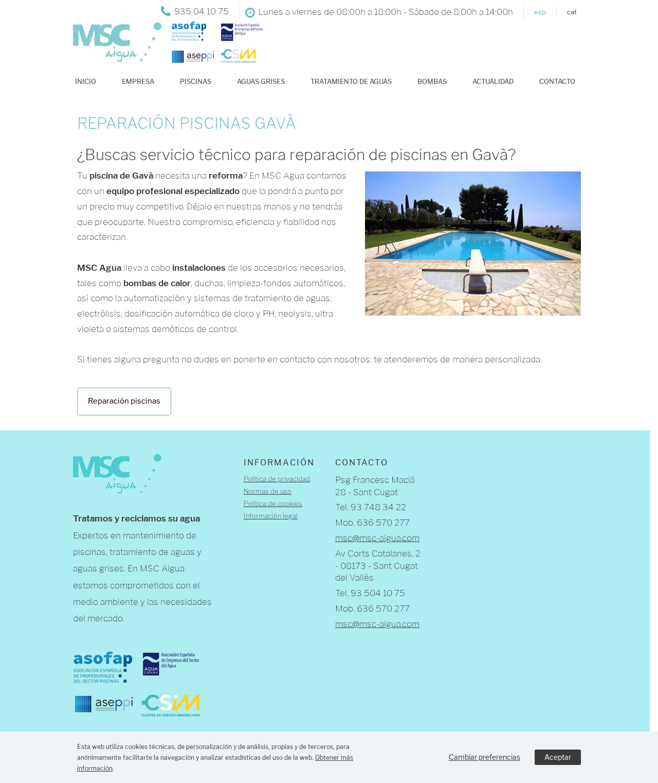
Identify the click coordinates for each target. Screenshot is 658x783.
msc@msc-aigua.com (377, 538)
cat (572, 12)
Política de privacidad (277, 479)
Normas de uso (267, 491)
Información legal (271, 516)
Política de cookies (273, 503)
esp (540, 12)
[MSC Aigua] (164, 59)
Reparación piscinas (124, 401)
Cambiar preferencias (484, 757)
